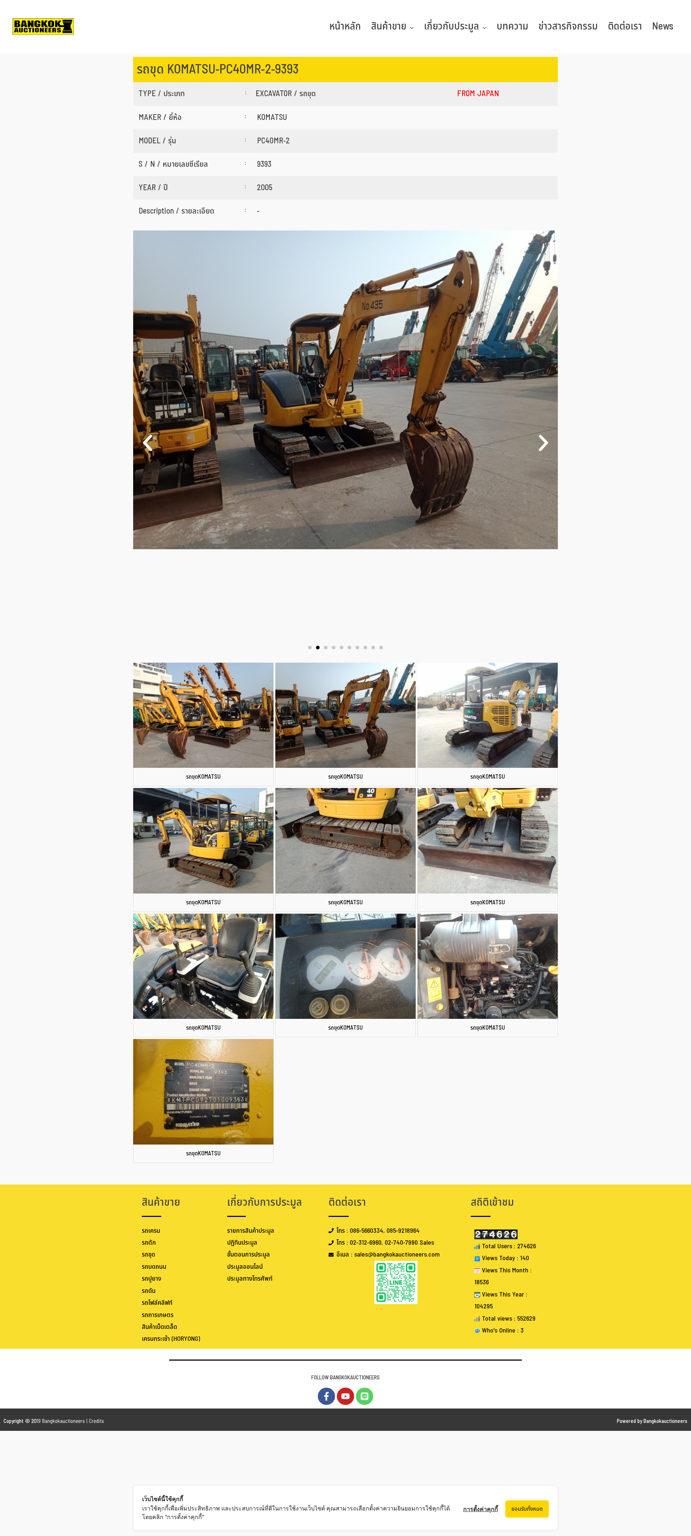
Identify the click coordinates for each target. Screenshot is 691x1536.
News (662, 26)
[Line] (364, 1396)
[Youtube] (345, 1396)
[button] (147, 443)
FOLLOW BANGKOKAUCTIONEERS (345, 1378)
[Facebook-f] (326, 1396)
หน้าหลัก (345, 26)
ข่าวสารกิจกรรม (568, 26)
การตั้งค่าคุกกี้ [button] (480, 1509)
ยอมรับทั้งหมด (527, 1509)
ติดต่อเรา (625, 26)
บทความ (512, 26)
